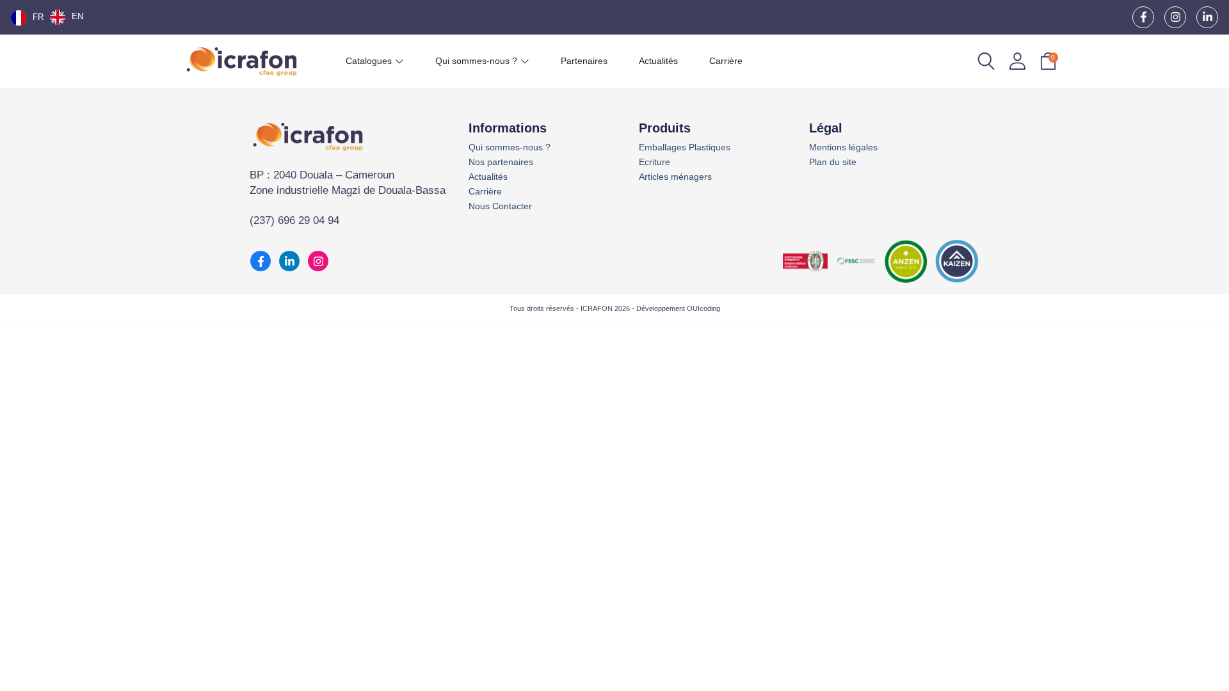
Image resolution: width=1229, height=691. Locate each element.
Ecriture (654, 162)
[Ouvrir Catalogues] (399, 61)
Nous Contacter (500, 206)
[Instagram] (1175, 17)
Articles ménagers (675, 177)
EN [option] (77, 16)
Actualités (488, 177)
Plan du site (832, 162)
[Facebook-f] (1143, 17)
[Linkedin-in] (1207, 17)
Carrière (485, 191)
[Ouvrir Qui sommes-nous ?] (524, 61)
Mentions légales (843, 147)
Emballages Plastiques (684, 147)
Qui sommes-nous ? (509, 147)
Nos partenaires (501, 162)
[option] (67, 17)
